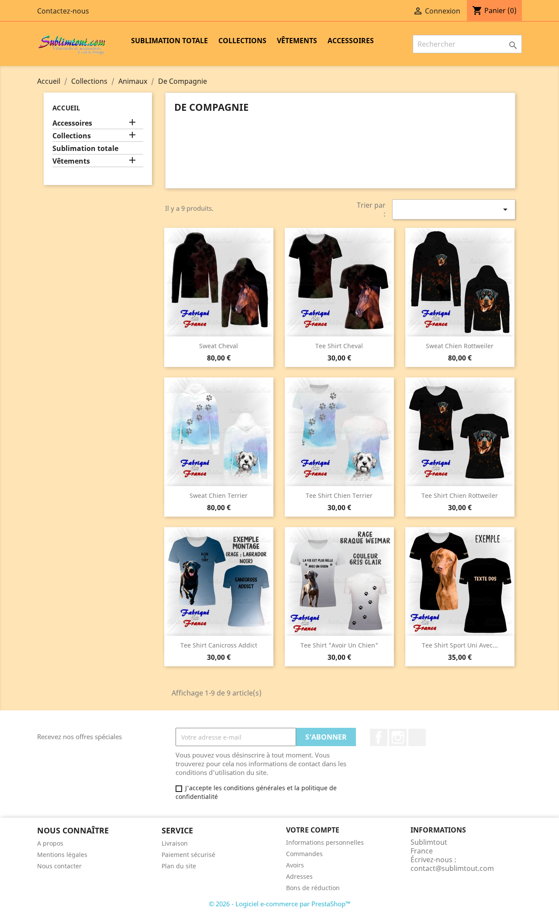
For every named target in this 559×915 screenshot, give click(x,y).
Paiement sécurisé (188, 854)
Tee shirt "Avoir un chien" (339, 645)
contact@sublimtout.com (452, 868)
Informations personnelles (325, 842)
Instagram (398, 737)
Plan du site (179, 866)
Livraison (175, 843)
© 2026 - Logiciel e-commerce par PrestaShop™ (280, 903)
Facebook (378, 737)
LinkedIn (417, 737)
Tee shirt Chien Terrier (339, 495)
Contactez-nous (63, 11)
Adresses (299, 876)
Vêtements (297, 40)
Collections (242, 40)
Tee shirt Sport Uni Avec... (460, 645)
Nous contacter (59, 866)
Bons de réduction (313, 888)
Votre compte (312, 830)
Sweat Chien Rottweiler (459, 346)
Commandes (304, 854)
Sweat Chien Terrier (219, 495)
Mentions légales (62, 854)
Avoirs (295, 865)
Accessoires (351, 40)
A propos (50, 843)
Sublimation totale (169, 40)
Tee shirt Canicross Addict (218, 645)
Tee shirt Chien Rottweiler (459, 495)
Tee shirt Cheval (339, 346)
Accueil (66, 107)
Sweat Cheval (218, 346)
